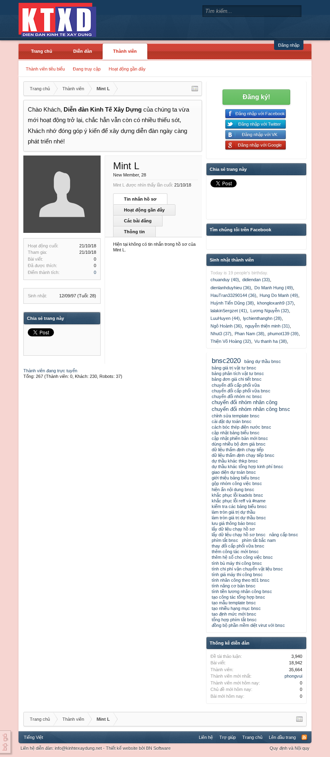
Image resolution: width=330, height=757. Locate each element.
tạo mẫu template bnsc (234, 602)
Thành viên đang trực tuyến (50, 370)
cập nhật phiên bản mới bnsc (240, 438)
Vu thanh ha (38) (270, 341)
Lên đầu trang (282, 737)
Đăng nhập (288, 45)
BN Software (158, 748)
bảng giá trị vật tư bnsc (234, 367)
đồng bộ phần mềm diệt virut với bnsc (248, 625)
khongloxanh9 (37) (275, 303)
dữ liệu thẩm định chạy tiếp (238, 449)
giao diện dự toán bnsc (234, 472)
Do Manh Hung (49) (273, 287)
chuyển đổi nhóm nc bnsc (237, 396)
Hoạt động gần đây (127, 68)
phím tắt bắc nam (259, 540)
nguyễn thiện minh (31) (267, 326)
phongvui (293, 676)
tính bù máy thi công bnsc (237, 563)
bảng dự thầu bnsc (262, 361)
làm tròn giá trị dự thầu (233, 512)
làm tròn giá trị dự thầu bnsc (239, 517)
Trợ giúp (227, 737)
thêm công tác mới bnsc (235, 551)
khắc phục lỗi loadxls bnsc (237, 495)
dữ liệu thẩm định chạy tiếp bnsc (243, 455)
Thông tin (134, 231)
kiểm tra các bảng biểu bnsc (239, 506)
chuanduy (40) (224, 279)
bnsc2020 (226, 360)
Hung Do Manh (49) (279, 295)
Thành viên (125, 51)
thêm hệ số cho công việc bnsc (242, 557)
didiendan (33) (256, 279)
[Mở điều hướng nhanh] (195, 88)
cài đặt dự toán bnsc (232, 421)
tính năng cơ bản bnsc (234, 585)
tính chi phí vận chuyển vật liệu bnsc (247, 568)
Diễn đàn (82, 51)
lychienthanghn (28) (262, 318)
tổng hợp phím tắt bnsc (234, 619)
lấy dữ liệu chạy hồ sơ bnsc (239, 534)
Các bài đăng (138, 220)
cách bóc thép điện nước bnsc (241, 427)
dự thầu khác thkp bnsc (235, 460)
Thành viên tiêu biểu (45, 68)
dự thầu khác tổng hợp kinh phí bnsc (247, 466)
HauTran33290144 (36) (233, 295)
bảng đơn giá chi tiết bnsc (237, 379)
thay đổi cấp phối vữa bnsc (238, 545)
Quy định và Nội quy (289, 748)
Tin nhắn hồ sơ (140, 199)
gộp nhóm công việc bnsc (237, 483)
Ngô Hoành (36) (226, 326)
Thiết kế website (122, 748)
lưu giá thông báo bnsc (234, 523)
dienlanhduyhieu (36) (230, 287)
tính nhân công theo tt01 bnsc (241, 580)
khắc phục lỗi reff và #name (239, 500)
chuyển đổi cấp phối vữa (236, 385)
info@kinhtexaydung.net (78, 748)
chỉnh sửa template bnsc (236, 415)
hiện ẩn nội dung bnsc (233, 489)
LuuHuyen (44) (225, 318)
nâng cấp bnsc (283, 534)
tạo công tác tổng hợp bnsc (238, 597)
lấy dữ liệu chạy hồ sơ (233, 529)
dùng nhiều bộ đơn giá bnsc (239, 444)
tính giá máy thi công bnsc (237, 574)
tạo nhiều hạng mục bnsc (236, 608)
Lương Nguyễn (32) (269, 310)
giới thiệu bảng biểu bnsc (236, 477)
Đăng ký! (256, 96)
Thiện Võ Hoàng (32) (230, 341)
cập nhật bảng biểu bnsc (236, 432)
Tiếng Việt (33, 737)
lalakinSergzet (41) (228, 310)
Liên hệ (206, 737)
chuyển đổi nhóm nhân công (244, 402)
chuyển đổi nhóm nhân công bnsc (251, 409)
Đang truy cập (87, 68)
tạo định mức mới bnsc (234, 614)
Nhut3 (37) (220, 333)
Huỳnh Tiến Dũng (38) (232, 303)
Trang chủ (41, 51)
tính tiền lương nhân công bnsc (242, 591)
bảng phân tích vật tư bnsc (238, 373)
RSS (304, 737)
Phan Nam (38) (249, 333)
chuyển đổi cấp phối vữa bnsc (241, 390)
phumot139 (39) (283, 333)
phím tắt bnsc (225, 540)
